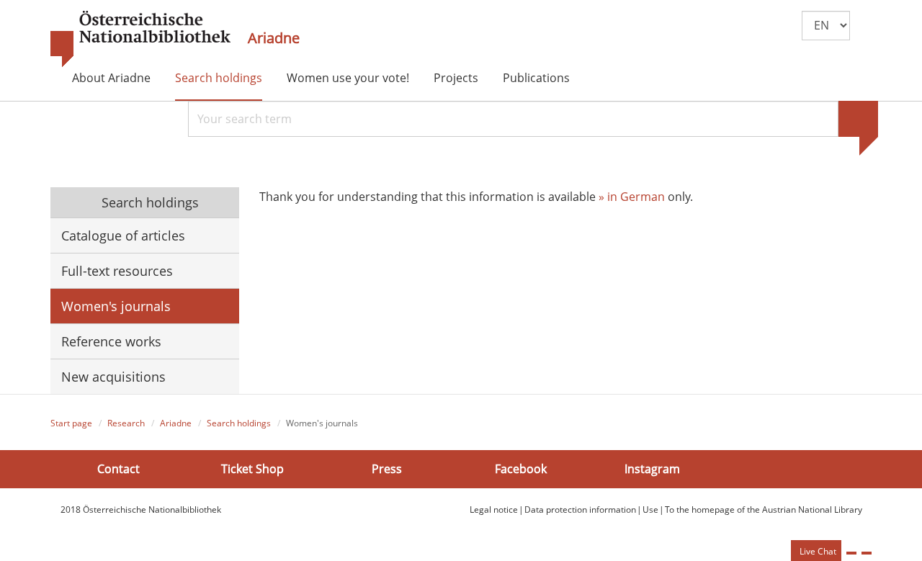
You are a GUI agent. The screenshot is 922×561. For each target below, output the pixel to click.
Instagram (652, 469)
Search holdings (218, 78)
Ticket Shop (252, 469)
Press (387, 469)
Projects (456, 78)
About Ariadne (111, 78)
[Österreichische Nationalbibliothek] (140, 39)
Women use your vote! (348, 78)
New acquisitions (113, 376)
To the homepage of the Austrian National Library (763, 509)
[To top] (866, 553)
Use (650, 509)
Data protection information (580, 509)
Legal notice (494, 509)
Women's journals (116, 306)
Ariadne (274, 38)
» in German (632, 197)
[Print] (851, 553)
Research (126, 423)
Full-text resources (117, 270)
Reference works (111, 341)
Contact (118, 469)
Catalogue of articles (123, 235)
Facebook (521, 469)
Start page (71, 423)
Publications (536, 78)
